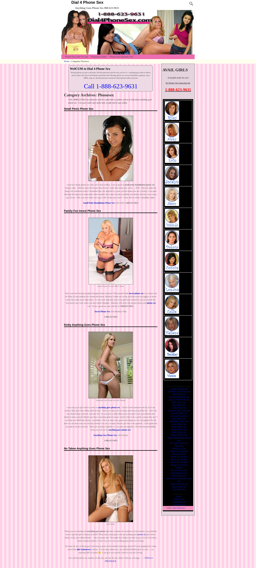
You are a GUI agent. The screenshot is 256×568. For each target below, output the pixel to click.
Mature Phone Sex (179, 429)
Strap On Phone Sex (179, 484)
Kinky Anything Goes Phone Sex (84, 324)
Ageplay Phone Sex (179, 388)
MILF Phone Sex (179, 432)
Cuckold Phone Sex (179, 413)
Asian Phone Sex (179, 394)
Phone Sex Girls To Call (76, 57)
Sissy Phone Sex (179, 475)
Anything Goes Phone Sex (105, 435)
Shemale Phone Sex (179, 473)
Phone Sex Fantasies (179, 451)
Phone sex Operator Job (121, 57)
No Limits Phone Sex (179, 443)
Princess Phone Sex (179, 470)
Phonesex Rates (99, 57)
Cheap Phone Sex (179, 407)
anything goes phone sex (109, 407)
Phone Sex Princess (179, 465)
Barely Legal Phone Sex (179, 399)
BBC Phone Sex (179, 402)
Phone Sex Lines (179, 454)
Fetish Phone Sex (179, 418)
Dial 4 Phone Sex (87, 2)
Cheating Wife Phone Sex (179, 410)
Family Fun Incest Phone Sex (82, 210)
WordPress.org (179, 504)
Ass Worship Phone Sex (179, 397)
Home (66, 61)
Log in (179, 496)
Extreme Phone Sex (179, 416)
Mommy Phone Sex (179, 435)
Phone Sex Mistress (179, 456)
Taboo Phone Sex (179, 486)
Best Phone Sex (179, 405)
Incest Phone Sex (179, 424)
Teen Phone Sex (179, 489)
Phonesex (179, 467)
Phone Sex (179, 446)
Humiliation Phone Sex (179, 421)
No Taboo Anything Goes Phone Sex (87, 448)
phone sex (142, 534)
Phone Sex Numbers (179, 462)
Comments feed (179, 502)
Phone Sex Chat (179, 448)
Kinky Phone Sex (179, 426)
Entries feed (179, 499)
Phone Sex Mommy (179, 459)
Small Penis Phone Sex (78, 108)
